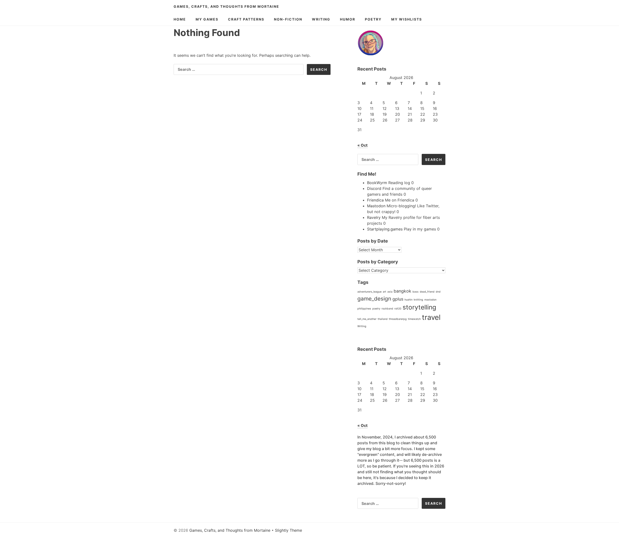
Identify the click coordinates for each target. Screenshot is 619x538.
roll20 (397, 308)
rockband (387, 308)
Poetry (373, 19)
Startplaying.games (385, 229)
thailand (383, 319)
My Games (207, 19)
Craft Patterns (246, 19)
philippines (364, 308)
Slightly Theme (288, 530)
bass (416, 291)
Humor (347, 19)
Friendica (375, 200)
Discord (374, 188)
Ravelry (374, 217)
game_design (374, 298)
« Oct (362, 145)
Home (180, 19)
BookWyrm (377, 182)
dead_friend (427, 291)
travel (431, 317)
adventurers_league (369, 291)
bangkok (402, 291)
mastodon (430, 299)
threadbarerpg (398, 319)
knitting (418, 299)
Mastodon (376, 205)
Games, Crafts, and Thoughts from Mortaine (226, 6)
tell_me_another (366, 319)
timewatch (414, 319)
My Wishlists (406, 19)
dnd (438, 291)
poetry (376, 308)
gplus (397, 298)
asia (389, 291)
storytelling (419, 307)
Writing (321, 19)
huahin (409, 299)
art (384, 291)
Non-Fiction (288, 19)
